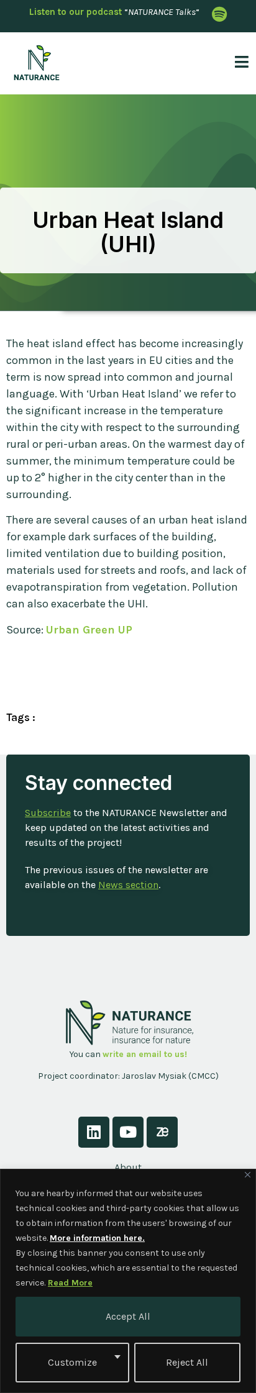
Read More (70, 1282)
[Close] (247, 1174)
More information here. (97, 1238)
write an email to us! (145, 1054)
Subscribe (48, 813)
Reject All (187, 1362)
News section (128, 885)
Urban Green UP (89, 630)
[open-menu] (238, 63)
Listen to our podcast (75, 11)
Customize (72, 1362)
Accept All (128, 1316)
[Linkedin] (93, 1132)
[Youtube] (128, 1132)
